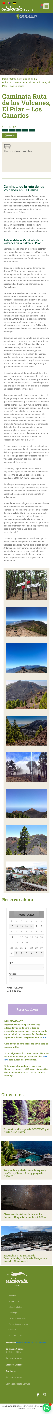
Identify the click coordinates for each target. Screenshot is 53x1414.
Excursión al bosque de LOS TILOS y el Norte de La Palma (26, 1130)
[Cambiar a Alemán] (14, 3)
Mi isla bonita (13, 1301)
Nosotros (12, 1296)
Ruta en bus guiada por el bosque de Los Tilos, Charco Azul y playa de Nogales (25, 1173)
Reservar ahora (27, 1009)
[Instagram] (44, 1395)
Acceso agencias (15, 1335)
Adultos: (13, 974)
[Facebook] (38, 1395)
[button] (46, 6)
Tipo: (11, 962)
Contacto (12, 1330)
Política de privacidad (16, 1318)
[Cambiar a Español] (4, 3)
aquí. (45, 1037)
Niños (15, 988)
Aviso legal (12, 1313)
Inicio (5, 79)
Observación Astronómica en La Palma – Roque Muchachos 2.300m (25, 1215)
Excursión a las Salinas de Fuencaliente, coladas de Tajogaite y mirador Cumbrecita (25, 1258)
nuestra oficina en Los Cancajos (31, 1342)
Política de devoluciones (18, 1324)
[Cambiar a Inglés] (9, 3)
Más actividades (15, 1307)
